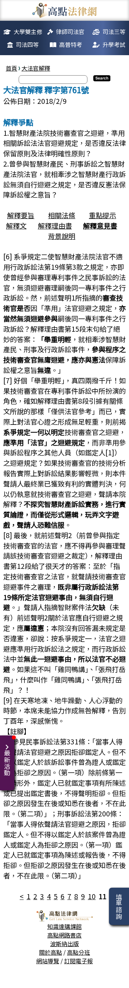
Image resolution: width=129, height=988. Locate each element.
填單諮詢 (118, 906)
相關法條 (61, 215)
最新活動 (7, 763)
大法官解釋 (36, 68)
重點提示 (102, 215)
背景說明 (61, 236)
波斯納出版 (64, 943)
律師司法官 (70, 31)
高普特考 (70, 44)
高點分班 (78, 952)
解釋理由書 (55, 226)
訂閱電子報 (78, 960)
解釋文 (16, 226)
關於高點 (50, 952)
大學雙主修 (28, 31)
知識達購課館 (64, 926)
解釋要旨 (20, 215)
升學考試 (113, 44)
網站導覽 (47, 960)
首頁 (11, 68)
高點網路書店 (64, 935)
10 (92, 896)
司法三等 (113, 31)
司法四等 (27, 44)
